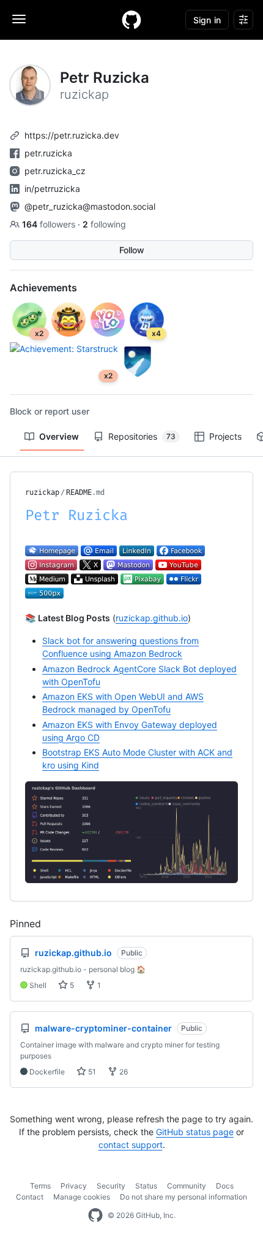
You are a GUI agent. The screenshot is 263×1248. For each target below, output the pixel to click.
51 (91, 1071)
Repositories (142, 436)
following (104, 224)
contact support (130, 1144)
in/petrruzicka (52, 188)
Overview (59, 436)
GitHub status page (195, 1132)
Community (186, 1185)
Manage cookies (81, 1196)
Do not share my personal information (183, 1196)
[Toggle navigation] (19, 19)
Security (111, 1185)
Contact (29, 1196)
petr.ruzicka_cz (55, 171)
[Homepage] (131, 19)
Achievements (43, 287)
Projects (225, 436)
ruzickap (42, 492)
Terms (40, 1185)
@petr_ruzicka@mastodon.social (89, 206)
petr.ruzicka (48, 153)
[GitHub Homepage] (95, 1215)
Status (146, 1185)
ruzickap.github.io (152, 618)
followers (50, 224)
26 (122, 1071)
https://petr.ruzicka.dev (71, 135)
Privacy (74, 1185)
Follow (131, 250)
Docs (225, 1185)
